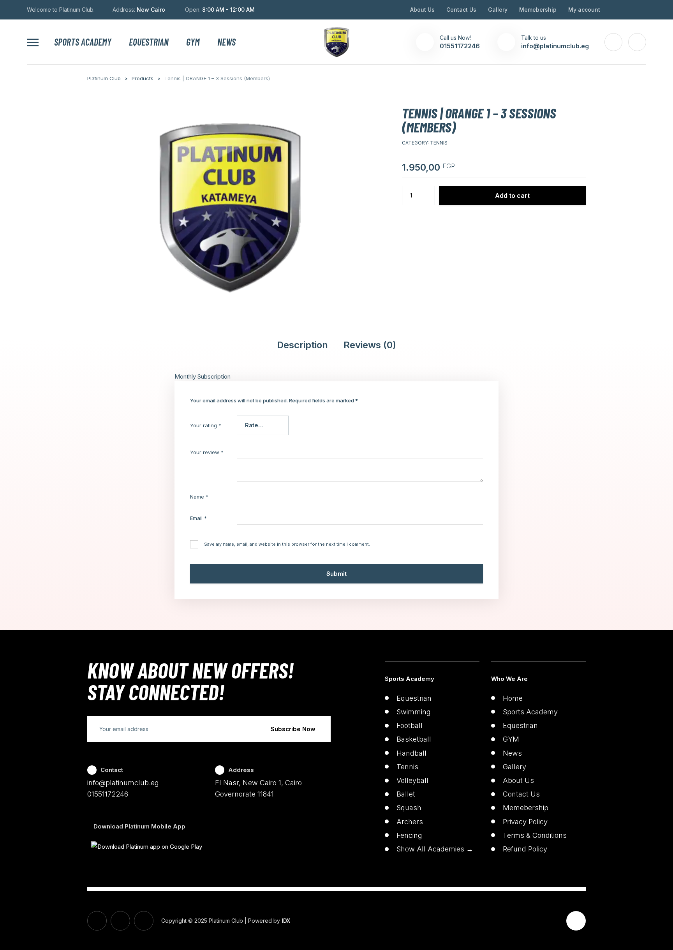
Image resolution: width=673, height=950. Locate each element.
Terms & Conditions (535, 835)
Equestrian (149, 42)
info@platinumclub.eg (123, 783)
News (226, 42)
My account (584, 9)
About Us (422, 9)
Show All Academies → (434, 849)
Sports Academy (82, 42)
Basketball (413, 739)
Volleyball (412, 780)
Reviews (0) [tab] (370, 345)
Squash (408, 808)
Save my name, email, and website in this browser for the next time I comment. (287, 544)
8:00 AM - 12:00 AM (228, 9)
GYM (193, 42)
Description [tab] (302, 345)
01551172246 (107, 794)
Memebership (538, 9)
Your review (207, 452)
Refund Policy (525, 849)
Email (198, 518)
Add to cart (512, 195)
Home (513, 698)
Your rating (205, 425)
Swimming (413, 712)
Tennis (438, 143)
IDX (286, 920)
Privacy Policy (525, 822)
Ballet (405, 794)
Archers (409, 822)
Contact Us (461, 9)
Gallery (497, 9)
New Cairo (151, 9)
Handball (411, 753)
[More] (33, 42)
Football (409, 725)
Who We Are (509, 678)
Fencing (409, 835)
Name (199, 497)
